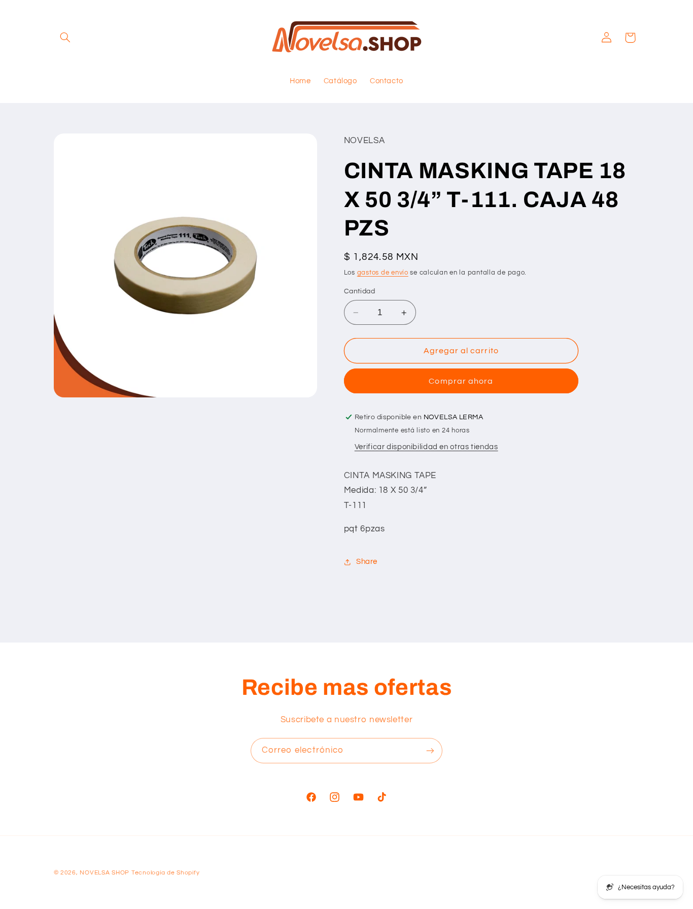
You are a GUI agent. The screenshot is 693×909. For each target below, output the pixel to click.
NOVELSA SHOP (104, 873)
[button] (65, 37)
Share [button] (366, 561)
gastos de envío (382, 273)
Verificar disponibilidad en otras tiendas (426, 447)
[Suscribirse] (430, 750)
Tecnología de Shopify (165, 873)
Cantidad (359, 291)
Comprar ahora (461, 381)
